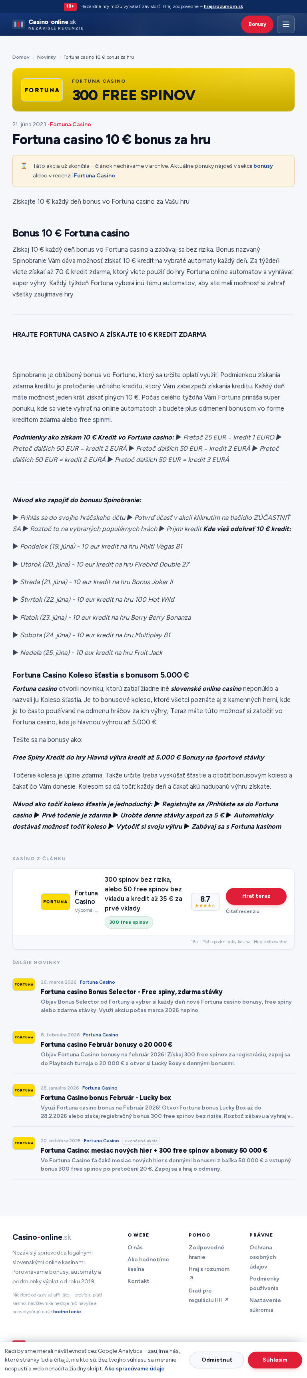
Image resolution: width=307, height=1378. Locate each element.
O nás (135, 1247)
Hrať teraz (256, 896)
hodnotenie (67, 1311)
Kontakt (139, 1281)
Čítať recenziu (242, 911)
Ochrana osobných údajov (262, 1257)
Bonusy (257, 24)
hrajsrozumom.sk (223, 6)
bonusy (263, 166)
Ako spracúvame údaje (134, 1368)
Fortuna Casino (94, 175)
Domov (21, 57)
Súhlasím (275, 1359)
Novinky (46, 57)
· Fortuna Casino (69, 124)
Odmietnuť (216, 1359)
